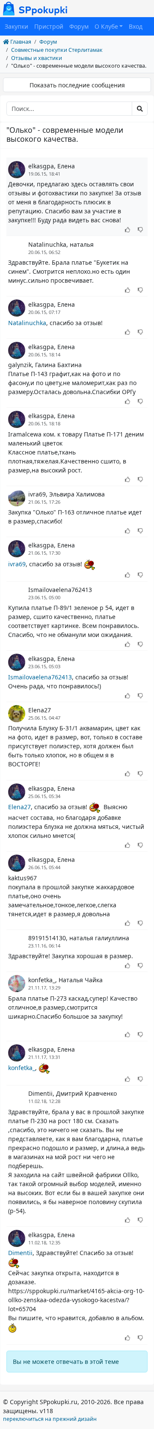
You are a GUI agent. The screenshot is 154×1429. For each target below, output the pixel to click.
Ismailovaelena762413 (60, 590)
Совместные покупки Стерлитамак (57, 50)
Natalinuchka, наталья (61, 244)
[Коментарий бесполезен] (140, 230)
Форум (79, 26)
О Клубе (106, 26)
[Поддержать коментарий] (127, 230)
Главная (20, 41)
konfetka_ (21, 1068)
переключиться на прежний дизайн (50, 1419)
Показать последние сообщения (77, 85)
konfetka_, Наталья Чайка (65, 980)
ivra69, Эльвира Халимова (66, 494)
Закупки (16, 26)
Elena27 (39, 710)
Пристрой (48, 26)
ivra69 (17, 564)
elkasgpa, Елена (51, 166)
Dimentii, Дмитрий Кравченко (72, 1093)
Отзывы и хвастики (36, 58)
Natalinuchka (27, 323)
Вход (135, 26)
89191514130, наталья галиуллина (78, 938)
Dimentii (20, 1253)
